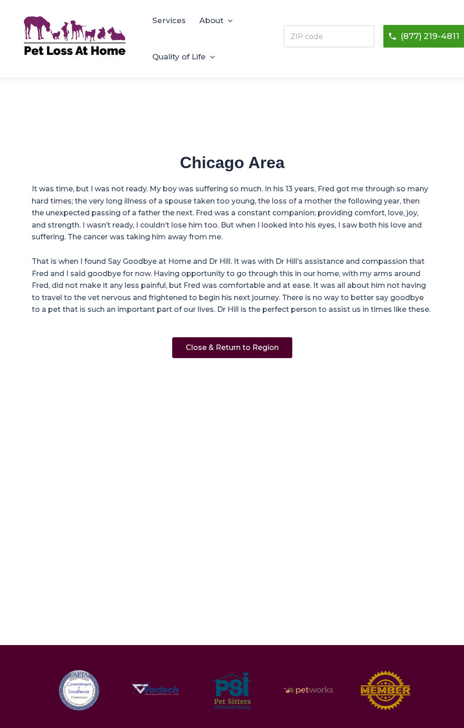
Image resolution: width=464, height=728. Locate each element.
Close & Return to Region (232, 347)
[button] (227, 20)
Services (169, 20)
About (211, 20)
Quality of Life (179, 56)
